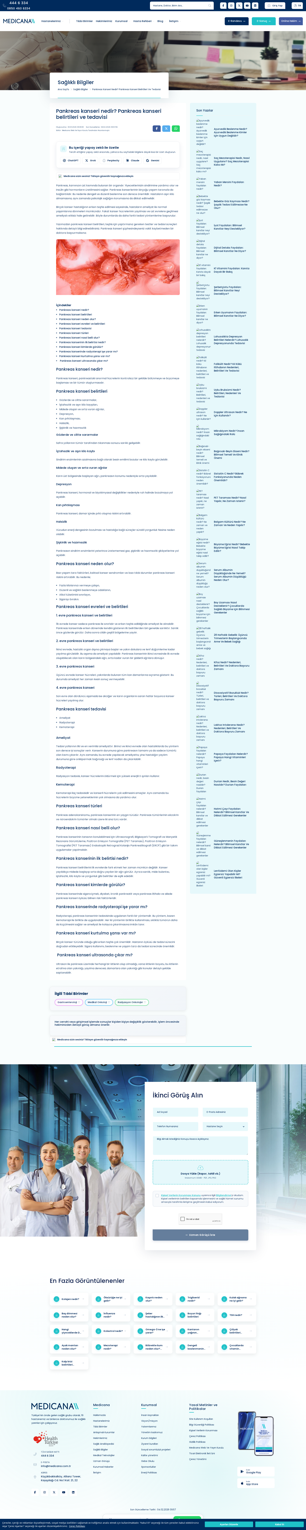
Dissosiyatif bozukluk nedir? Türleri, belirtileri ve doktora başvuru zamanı (231, 696)
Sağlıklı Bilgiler (80, 89)
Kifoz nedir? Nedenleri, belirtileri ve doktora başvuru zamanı (231, 666)
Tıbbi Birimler (100, 1426)
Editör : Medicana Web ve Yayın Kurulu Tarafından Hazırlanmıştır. (83, 130)
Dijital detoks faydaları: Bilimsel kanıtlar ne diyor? (230, 249)
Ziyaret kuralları (149, 1443)
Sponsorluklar (148, 1466)
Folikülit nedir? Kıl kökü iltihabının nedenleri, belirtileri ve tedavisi (228, 367)
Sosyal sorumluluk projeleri (155, 1449)
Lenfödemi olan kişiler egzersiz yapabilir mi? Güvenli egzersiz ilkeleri (228, 874)
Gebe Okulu (147, 1461)
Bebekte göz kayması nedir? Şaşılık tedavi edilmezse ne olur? (231, 205)
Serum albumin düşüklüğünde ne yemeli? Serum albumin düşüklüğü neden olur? (230, 575)
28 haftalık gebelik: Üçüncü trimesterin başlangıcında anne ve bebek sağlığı (231, 638)
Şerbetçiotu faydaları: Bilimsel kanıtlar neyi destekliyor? (227, 290)
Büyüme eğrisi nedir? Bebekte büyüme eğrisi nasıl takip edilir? (232, 548)
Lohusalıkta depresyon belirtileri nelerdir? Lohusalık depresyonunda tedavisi (231, 340)
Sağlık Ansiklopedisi (103, 1443)
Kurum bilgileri (149, 1438)
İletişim (97, 1472)
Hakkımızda (99, 1415)
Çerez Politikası (77, 1526)
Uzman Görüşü (101, 1461)
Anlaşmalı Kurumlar (104, 1432)
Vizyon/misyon (149, 1420)
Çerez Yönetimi (197, 1459)
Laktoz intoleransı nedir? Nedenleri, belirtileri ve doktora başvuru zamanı (229, 728)
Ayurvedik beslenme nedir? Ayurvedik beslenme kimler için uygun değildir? (230, 132)
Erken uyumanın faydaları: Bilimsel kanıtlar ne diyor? (230, 314)
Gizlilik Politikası (197, 1442)
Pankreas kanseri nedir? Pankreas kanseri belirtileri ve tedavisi (126, 89)
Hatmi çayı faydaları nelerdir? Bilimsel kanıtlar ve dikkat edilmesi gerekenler (231, 812)
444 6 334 (47, 1456)
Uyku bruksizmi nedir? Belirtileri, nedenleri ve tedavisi (227, 393)
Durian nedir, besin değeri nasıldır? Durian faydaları (230, 783)
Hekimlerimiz (100, 1438)
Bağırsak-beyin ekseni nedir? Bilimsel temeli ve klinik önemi (231, 455)
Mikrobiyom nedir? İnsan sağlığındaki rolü (229, 432)
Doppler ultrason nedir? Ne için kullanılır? (230, 413)
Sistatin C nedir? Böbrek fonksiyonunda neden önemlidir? (229, 477)
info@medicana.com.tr (56, 1466)
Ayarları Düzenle (229, 1524)
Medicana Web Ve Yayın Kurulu (206, 1447)
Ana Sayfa (63, 89)
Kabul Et (279, 1524)
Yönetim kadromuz (152, 1432)
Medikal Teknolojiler (104, 1455)
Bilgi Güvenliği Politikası (201, 1424)
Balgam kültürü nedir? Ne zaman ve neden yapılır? (230, 523)
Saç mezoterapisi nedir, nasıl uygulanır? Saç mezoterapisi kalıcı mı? (232, 161)
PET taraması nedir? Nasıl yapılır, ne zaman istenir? (230, 499)
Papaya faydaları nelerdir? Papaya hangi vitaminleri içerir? (231, 757)
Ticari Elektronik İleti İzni (202, 1453)
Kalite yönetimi (149, 1455)
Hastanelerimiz (101, 1420)
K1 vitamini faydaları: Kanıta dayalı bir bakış (231, 270)
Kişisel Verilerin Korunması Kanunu (181, 1195)
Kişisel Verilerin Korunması (203, 1430)
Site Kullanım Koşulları (201, 1419)
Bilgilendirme (223, 1195)
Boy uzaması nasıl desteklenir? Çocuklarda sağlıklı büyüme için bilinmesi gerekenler (232, 607)
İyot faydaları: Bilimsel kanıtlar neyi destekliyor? (229, 227)
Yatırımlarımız (148, 1426)
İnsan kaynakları (150, 1415)
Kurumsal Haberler (103, 1466)
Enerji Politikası (149, 1472)
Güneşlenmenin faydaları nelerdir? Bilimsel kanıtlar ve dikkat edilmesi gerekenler (231, 844)
